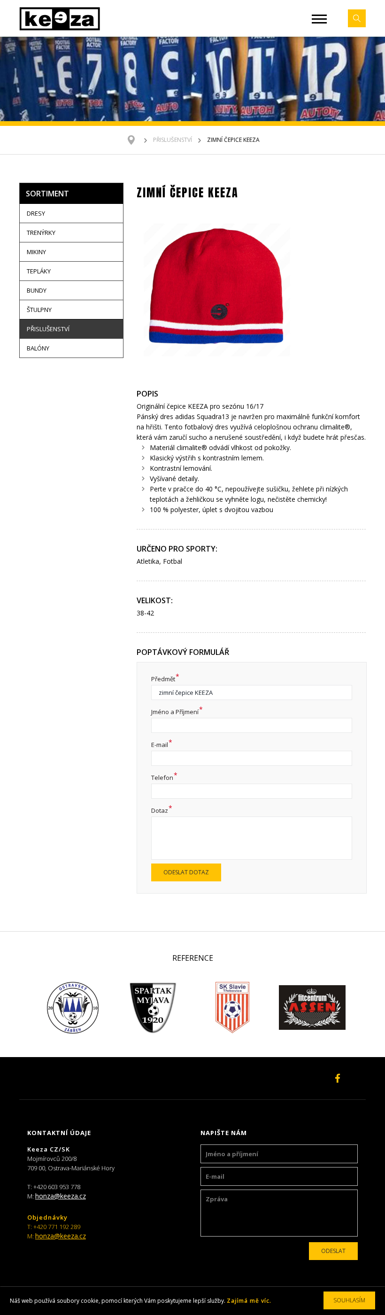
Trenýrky (41, 232)
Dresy (36, 213)
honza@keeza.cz (60, 1195)
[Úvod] (136, 140)
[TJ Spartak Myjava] (152, 1008)
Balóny (38, 348)
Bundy (36, 290)
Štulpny (39, 309)
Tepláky (39, 271)
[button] (319, 19)
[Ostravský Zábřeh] (73, 1008)
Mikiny (36, 252)
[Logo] (59, 18)
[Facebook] (338, 1078)
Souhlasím (349, 1300)
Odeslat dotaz (186, 872)
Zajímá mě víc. (249, 1301)
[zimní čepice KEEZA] (217, 291)
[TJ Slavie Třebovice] (232, 1008)
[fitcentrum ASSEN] (312, 1008)
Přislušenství (172, 140)
